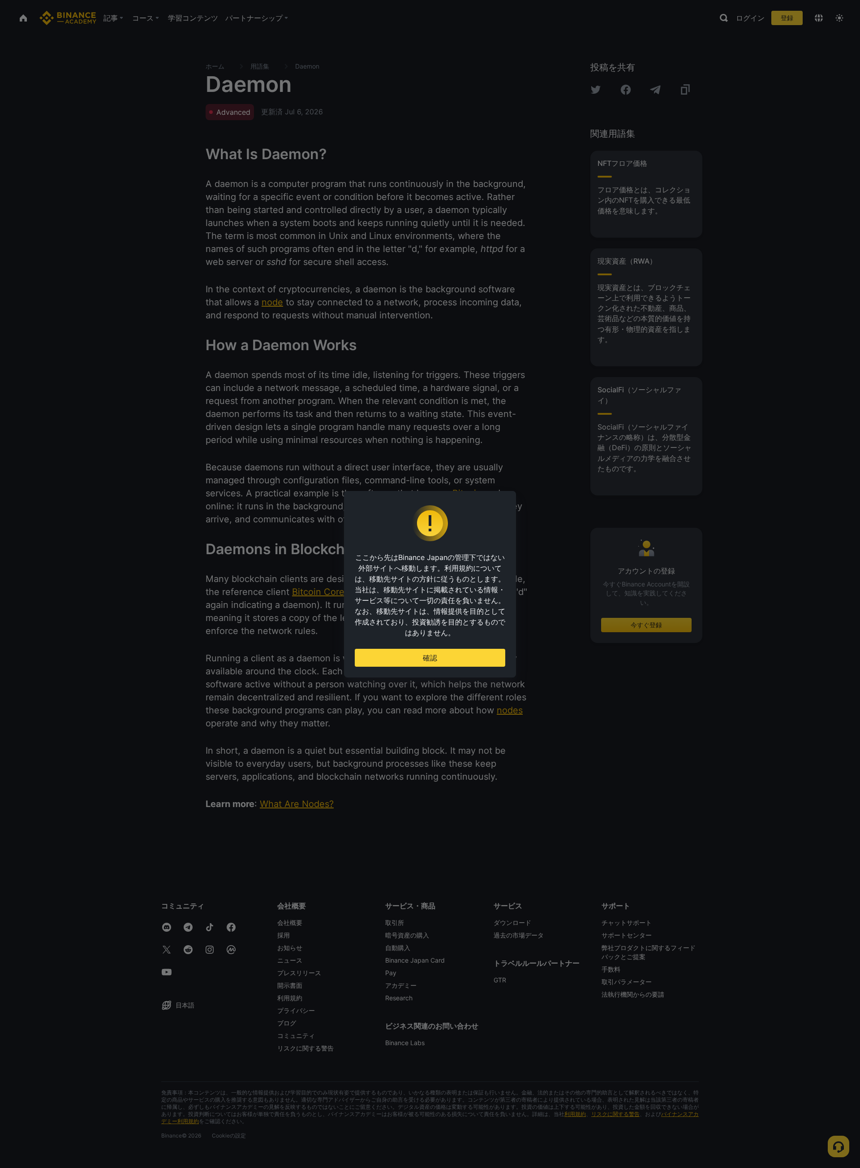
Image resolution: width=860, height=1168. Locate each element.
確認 (430, 657)
